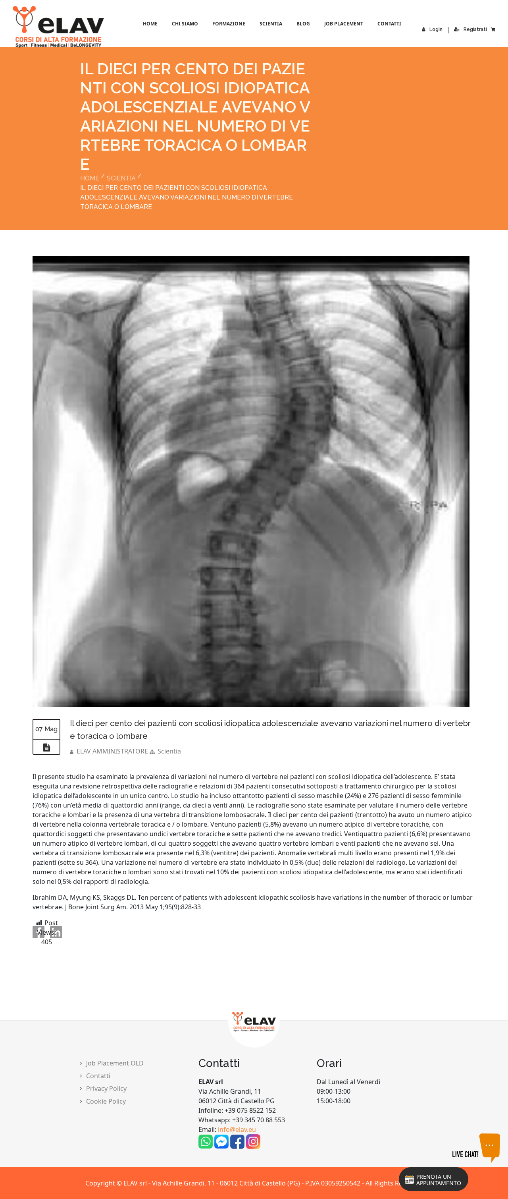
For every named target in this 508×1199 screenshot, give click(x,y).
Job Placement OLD (115, 1063)
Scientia (271, 23)
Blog (303, 23)
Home (150, 23)
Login (436, 29)
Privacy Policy (106, 1088)
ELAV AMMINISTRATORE (112, 751)
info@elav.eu (237, 1129)
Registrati (475, 29)
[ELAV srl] (25, 27)
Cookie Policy (106, 1101)
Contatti (389, 23)
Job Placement (343, 23)
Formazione (228, 23)
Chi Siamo (185, 23)
